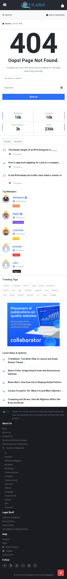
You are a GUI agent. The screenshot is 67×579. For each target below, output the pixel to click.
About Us (6, 432)
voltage (53, 295)
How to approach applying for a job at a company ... (34, 162)
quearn (21, 295)
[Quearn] (34, 5)
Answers (18, 141)
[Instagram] (29, 565)
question (30, 295)
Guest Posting (12, 547)
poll (5, 295)
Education (9, 484)
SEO (6, 503)
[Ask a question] (61, 573)
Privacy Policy (8, 521)
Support (6, 539)
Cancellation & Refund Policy (15, 529)
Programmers (10, 496)
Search (8, 14)
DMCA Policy (8, 525)
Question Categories (15, 448)
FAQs (4, 543)
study (44, 295)
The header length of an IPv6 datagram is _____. (32, 150)
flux (13, 290)
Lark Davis (18, 230)
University (9, 507)
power (12, 295)
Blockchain (9, 468)
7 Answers (17, 167)
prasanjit (17, 246)
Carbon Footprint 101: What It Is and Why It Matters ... (35, 391)
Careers (9, 551)
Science (8, 500)
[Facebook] (4, 565)
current (26, 285)
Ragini (16, 214)
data (34, 285)
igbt (20, 290)
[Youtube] (23, 565)
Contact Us (7, 436)
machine (28, 290)
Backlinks (9, 465)
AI (5, 453)
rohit (15, 263)
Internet (8, 488)
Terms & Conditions (11, 517)
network (55, 290)
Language (9, 492)
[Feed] (35, 565)
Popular (7, 141)
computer (16, 285)
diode (41, 285)
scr (38, 295)
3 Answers (17, 154)
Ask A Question (57, 14)
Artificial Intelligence (13, 461)
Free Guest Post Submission (15, 444)
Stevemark (18, 197)
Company (9, 476)
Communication (11, 472)
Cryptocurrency (11, 480)
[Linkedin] (16, 565)
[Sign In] (62, 5)
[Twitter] (10, 565)
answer (6, 285)
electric (6, 290)
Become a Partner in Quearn (14, 440)
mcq (46, 290)
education (51, 285)
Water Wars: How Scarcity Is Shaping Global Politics (35, 382)
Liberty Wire (7, 555)
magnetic (38, 290)
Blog (4, 428)
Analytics (9, 457)
